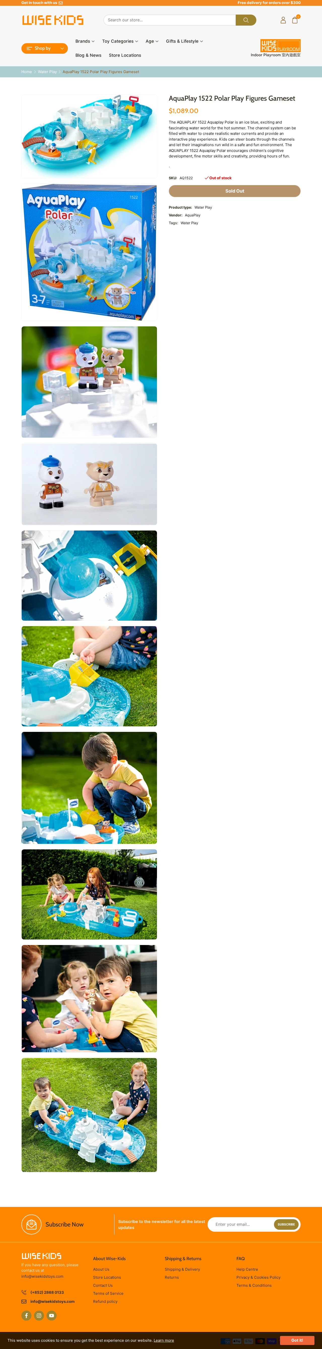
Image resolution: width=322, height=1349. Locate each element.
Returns (172, 1277)
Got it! (297, 1340)
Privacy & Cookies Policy (258, 1277)
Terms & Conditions (254, 1285)
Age (150, 41)
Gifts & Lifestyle (182, 41)
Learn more (164, 1340)
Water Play (189, 223)
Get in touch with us (40, 2)
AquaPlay (192, 215)
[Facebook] (26, 1316)
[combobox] (169, 20)
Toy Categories (118, 41)
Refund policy (105, 1301)
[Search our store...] (246, 20)
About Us (101, 1269)
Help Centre (247, 1269)
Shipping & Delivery (182, 1269)
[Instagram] (39, 1316)
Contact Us (103, 1285)
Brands (82, 41)
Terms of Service (108, 1293)
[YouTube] (52, 1316)
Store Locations (125, 55)
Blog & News (88, 55)
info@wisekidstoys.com (42, 1276)
